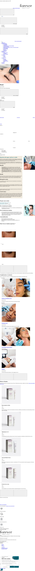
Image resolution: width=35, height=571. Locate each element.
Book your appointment (3, 504)
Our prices (18, 117)
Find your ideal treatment (16, 8)
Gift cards (3, 62)
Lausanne (4, 57)
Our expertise (5, 60)
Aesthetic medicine (4, 43)
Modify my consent (2, 568)
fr (2, 16)
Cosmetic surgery (4, 51)
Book (14, 107)
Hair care (4, 49)
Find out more (2, 117)
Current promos (5, 52)
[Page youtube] (19, 562)
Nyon (4, 56)
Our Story (4, 59)
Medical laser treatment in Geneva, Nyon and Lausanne (10, 47)
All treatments (5, 44)
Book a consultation (15, 95)
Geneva (4, 55)
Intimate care (5, 50)
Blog (4, 61)
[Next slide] (20, 268)
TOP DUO (4, 53)
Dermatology (3, 42)
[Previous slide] (6, 268)
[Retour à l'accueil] (26, 8)
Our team (4, 58)
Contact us (3, 63)
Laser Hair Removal (6, 46)
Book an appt (15, 23)
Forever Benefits (5, 54)
